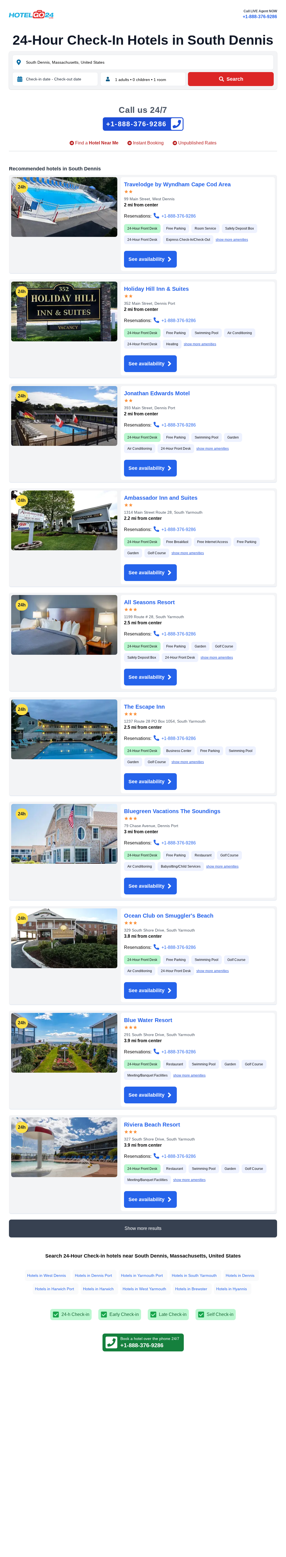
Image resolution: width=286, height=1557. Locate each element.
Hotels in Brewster (191, 1289)
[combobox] (149, 62)
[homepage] (31, 14)
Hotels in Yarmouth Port (142, 1275)
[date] (20, 79)
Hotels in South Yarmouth (194, 1275)
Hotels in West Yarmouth (144, 1289)
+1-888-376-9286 (260, 16)
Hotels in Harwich (98, 1289)
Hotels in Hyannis (231, 1289)
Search (235, 79)
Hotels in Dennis (240, 1275)
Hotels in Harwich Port (54, 1289)
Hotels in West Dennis (46, 1275)
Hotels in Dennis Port (93, 1275)
